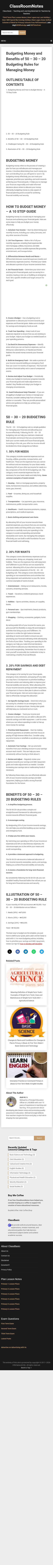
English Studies (17, 1168)
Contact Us (5, 1256)
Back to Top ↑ (26, 1368)
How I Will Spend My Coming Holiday (16, 20)
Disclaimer (5, 1260)
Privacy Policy (6, 1270)
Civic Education (17, 1159)
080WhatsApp (21, 25)
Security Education (18, 1182)
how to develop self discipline (31, 944)
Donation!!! (5, 1265)
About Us (4, 1251)
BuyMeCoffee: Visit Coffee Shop (20, 1210)
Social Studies (16, 1186)
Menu (3, 41)
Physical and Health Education (22, 1177)
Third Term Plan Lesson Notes (14, 17)
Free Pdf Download (38, 23)
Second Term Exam (8, 1329)
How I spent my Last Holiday (38, 17)
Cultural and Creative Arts (21, 1164)
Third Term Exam (7, 1334)
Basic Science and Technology (22, 1155)
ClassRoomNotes (26, 6)
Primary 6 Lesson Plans (10, 1309)
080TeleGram (35, 25)
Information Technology (20, 1173)
